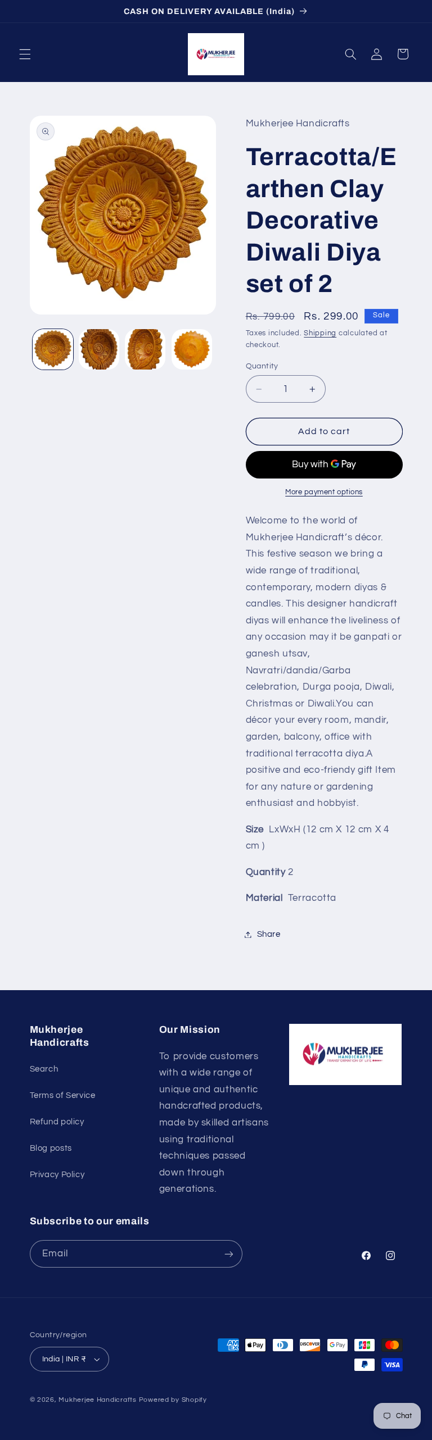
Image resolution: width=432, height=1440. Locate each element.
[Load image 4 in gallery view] (192, 349)
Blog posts (51, 1148)
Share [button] (269, 934)
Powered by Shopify (173, 1400)
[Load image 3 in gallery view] (145, 349)
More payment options (324, 492)
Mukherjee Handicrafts (97, 1400)
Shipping (320, 333)
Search (44, 1069)
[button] (25, 54)
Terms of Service (63, 1095)
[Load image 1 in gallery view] (53, 349)
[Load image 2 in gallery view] (99, 349)
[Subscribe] (228, 1254)
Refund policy (57, 1122)
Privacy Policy (57, 1174)
